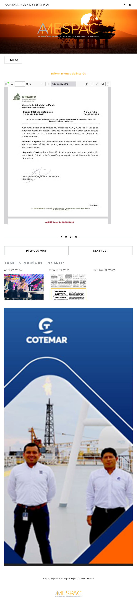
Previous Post (36, 251)
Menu (14, 60)
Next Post (100, 251)
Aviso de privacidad (54, 578)
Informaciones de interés (68, 73)
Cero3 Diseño (86, 578)
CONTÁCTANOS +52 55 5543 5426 (27, 4)
